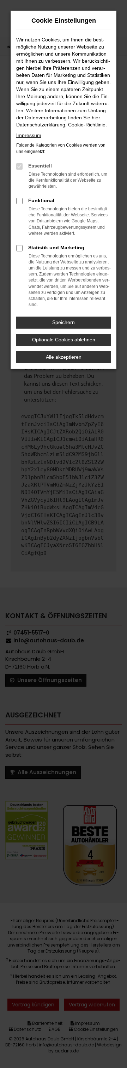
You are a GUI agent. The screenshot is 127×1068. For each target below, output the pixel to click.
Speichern (63, 322)
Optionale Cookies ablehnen (63, 339)
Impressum (28, 135)
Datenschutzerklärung (40, 124)
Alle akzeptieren (63, 357)
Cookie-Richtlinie (86, 124)
